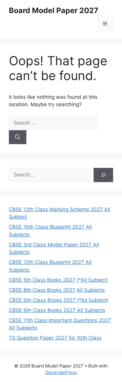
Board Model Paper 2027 (53, 10)
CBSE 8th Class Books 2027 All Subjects (57, 290)
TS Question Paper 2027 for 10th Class (55, 338)
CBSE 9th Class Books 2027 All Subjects (57, 310)
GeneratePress (61, 372)
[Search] (17, 137)
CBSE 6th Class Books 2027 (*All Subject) (58, 300)
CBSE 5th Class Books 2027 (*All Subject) (58, 280)
